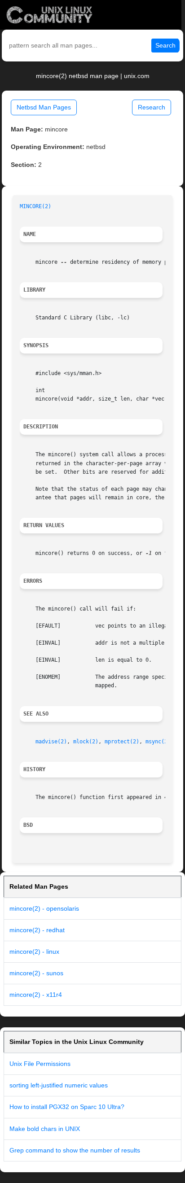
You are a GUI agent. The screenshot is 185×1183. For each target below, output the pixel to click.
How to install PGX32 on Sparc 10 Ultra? (66, 1106)
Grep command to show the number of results (74, 1150)
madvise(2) (51, 741)
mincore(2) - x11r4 (35, 994)
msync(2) (158, 741)
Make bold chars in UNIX (44, 1128)
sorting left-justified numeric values (58, 1085)
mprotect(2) (122, 741)
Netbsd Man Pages (44, 107)
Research (151, 107)
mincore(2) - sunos (36, 973)
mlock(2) (85, 741)
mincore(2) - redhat (37, 930)
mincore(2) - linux (34, 951)
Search (165, 45)
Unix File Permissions (39, 1063)
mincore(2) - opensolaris (44, 908)
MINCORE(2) (35, 206)
